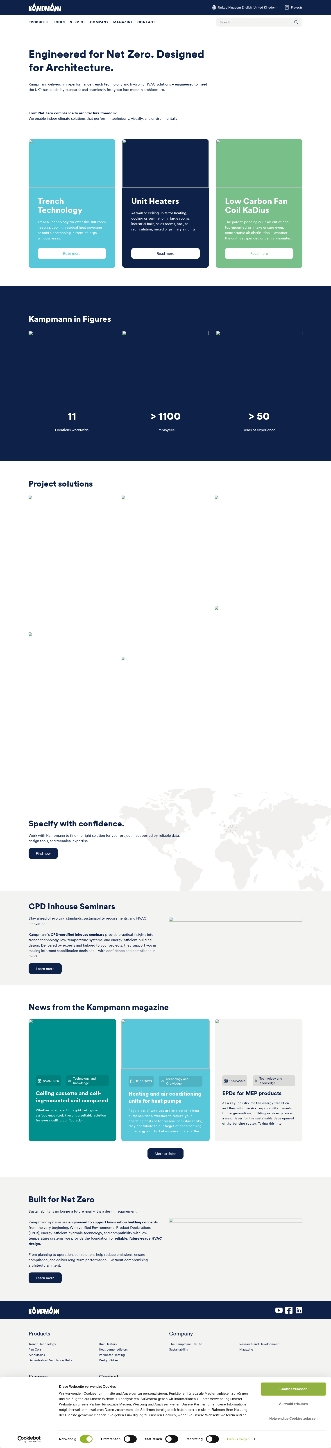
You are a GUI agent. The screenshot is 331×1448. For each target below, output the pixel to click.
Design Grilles (108, 1360)
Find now (43, 853)
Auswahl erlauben (293, 1404)
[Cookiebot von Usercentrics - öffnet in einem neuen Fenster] (29, 1439)
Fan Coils (35, 1349)
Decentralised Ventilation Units (50, 1360)
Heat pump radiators (113, 1349)
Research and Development (259, 1344)
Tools (59, 22)
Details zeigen (238, 1439)
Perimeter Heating (112, 1355)
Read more (72, 253)
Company (99, 22)
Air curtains (37, 1355)
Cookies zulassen (293, 1389)
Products (39, 22)
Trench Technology (42, 1344)
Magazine (123, 22)
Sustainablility (178, 1349)
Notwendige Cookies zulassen (293, 1418)
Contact (146, 22)
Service (78, 22)
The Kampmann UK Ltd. (186, 1344)
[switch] (130, 1439)
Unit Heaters (108, 1344)
